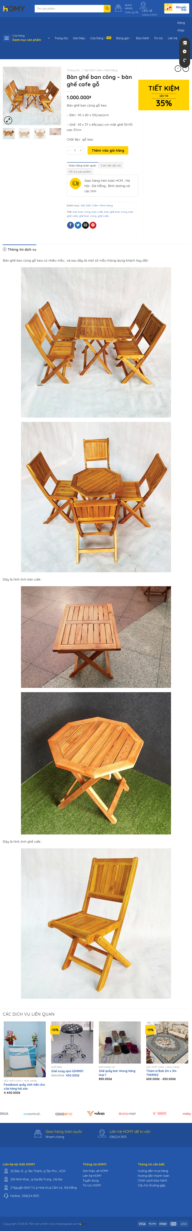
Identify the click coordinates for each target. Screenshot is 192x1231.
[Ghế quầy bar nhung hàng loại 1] (120, 1042)
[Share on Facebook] (70, 225)
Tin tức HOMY (92, 1185)
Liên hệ (172, 38)
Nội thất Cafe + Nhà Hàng (101, 70)
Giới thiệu (79, 38)
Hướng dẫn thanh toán (153, 1176)
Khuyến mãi (181, 8)
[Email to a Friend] (85, 225)
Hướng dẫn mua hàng (153, 1171)
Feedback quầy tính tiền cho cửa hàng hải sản (24, 1086)
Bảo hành (142, 38)
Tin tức (158, 38)
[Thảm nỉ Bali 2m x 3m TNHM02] (167, 1042)
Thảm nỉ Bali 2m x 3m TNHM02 (161, 1073)
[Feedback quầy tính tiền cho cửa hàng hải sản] (25, 1049)
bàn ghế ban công (115, 211)
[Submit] (107, 8)
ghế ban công (87, 216)
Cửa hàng (96, 38)
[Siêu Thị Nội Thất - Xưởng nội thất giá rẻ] (14, 8)
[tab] (82, 165)
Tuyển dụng (91, 1180)
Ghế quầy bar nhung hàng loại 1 (117, 1073)
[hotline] (185, 60)
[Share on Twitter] (78, 225)
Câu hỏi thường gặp (151, 1185)
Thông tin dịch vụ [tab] (21, 249)
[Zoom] (8, 120)
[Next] (55, 96)
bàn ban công (81, 211)
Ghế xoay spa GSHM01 (67, 1071)
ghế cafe (103, 216)
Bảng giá (122, 38)
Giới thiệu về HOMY (95, 1171)
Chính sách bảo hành (152, 1180)
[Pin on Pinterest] (92, 225)
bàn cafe (97, 211)
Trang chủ (61, 38)
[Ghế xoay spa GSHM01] (72, 1042)
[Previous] (8, 96)
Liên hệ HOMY (92, 1176)
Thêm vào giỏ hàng (108, 150)
